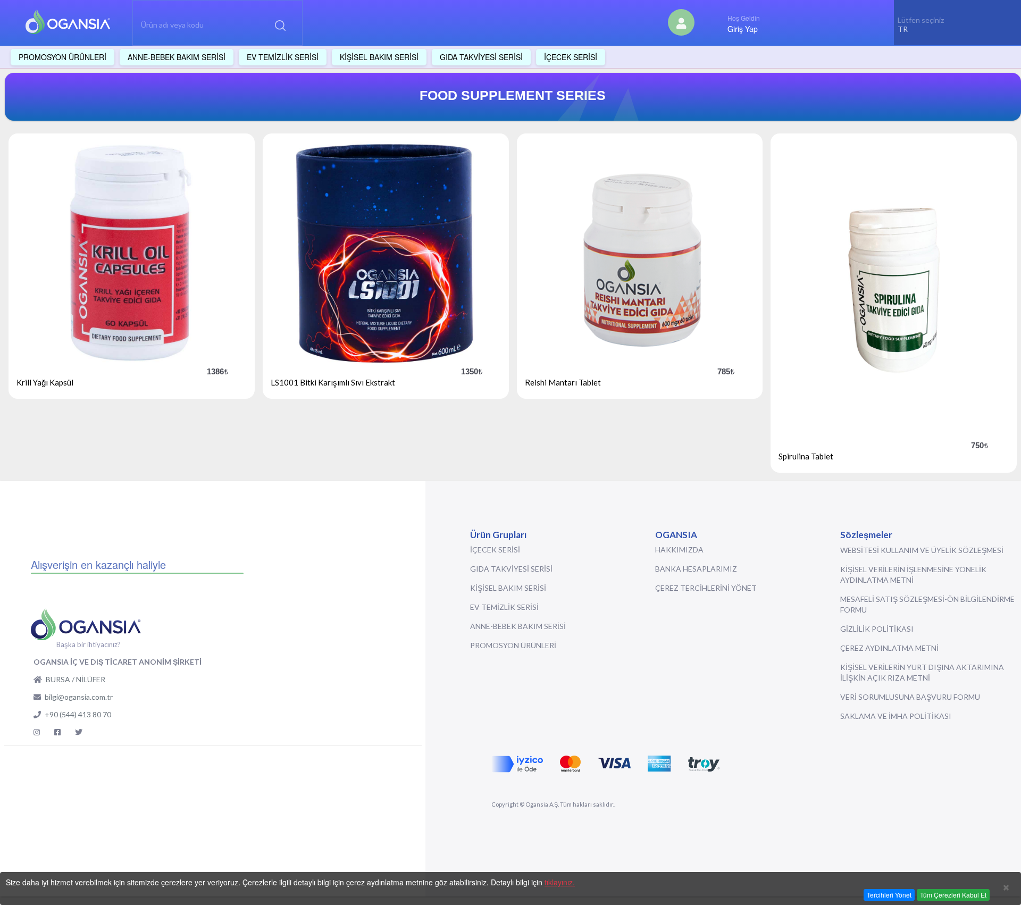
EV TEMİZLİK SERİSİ (504, 606)
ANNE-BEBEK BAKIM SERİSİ (518, 626)
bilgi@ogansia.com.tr (79, 696)
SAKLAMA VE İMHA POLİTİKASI (895, 715)
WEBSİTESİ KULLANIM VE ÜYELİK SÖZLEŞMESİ (921, 550)
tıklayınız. (560, 882)
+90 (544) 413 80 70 (78, 714)
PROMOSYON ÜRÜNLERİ (513, 645)
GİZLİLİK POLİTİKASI (877, 628)
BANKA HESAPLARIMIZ (696, 568)
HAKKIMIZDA (679, 549)
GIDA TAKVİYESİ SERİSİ (511, 568)
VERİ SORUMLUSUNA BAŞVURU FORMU (910, 696)
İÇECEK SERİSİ (495, 549)
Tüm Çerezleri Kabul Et (953, 894)
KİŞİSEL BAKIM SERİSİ (508, 587)
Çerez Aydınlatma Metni (889, 647)
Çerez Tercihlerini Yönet (706, 587)
